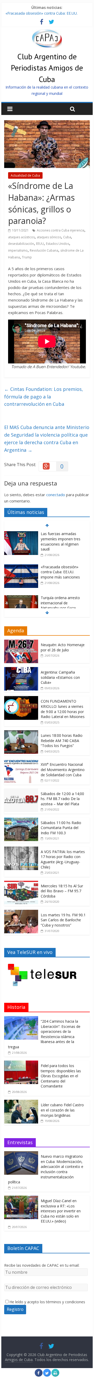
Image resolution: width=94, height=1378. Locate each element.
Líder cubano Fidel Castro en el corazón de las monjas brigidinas (62, 1110)
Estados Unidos (57, 243)
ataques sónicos (49, 237)
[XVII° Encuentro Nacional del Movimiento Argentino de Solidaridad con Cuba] (21, 762)
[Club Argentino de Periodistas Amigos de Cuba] (47, 32)
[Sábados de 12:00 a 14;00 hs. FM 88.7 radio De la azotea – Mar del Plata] (21, 791)
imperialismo (18, 250)
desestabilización (21, 243)
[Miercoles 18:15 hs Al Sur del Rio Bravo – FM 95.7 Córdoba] (21, 883)
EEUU (40, 243)
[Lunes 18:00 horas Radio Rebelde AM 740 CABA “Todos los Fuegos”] (21, 733)
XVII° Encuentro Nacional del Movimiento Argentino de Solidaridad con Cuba (63, 769)
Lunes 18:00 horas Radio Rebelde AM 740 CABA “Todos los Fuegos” (62, 740)
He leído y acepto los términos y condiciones (47, 1301)
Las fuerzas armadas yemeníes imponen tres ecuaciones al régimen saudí (60, 541)
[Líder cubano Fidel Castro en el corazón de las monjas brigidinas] (21, 1102)
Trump (27, 257)
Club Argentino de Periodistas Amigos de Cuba (47, 67)
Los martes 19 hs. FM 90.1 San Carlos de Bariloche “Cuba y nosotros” (63, 920)
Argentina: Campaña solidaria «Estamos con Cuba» (60, 677)
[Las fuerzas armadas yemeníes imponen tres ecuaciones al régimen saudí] (21, 533)
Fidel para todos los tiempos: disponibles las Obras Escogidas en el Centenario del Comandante (61, 1075)
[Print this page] (55, 1375)
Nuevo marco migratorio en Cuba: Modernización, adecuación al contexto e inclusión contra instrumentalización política (45, 1169)
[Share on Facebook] (39, 1375)
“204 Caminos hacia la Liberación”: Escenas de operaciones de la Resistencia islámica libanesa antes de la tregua (44, 1034)
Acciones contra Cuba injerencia (60, 230)
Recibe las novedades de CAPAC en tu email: (41, 1265)
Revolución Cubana (44, 250)
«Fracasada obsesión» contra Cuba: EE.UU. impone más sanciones (60, 572)
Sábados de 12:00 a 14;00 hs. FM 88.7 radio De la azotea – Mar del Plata (62, 798)
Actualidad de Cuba (25, 175)
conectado (55, 494)
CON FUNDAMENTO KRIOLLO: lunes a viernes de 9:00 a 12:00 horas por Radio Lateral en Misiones (63, 709)
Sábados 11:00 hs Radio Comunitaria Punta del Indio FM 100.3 (61, 827)
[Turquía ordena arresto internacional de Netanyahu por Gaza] (21, 597)
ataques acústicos (21, 237)
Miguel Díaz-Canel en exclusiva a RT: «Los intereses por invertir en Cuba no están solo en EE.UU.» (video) (61, 1211)
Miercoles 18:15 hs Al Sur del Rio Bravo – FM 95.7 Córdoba (62, 891)
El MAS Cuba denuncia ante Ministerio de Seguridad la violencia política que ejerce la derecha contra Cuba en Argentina (46, 438)
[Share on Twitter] (47, 1375)
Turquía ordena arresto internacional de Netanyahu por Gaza (60, 602)
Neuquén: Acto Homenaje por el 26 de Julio (63, 647)
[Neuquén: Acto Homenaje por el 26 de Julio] (21, 642)
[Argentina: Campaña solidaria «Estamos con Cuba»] (21, 669)
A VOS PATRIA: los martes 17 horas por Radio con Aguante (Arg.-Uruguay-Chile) (63, 859)
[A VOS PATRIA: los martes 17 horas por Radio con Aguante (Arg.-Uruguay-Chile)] (21, 849)
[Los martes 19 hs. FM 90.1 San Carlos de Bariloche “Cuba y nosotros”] (21, 912)
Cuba (67, 237)
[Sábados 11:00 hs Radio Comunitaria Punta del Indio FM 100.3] (21, 820)
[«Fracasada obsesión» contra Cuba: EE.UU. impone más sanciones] (21, 567)
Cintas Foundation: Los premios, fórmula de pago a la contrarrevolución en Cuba (43, 396)
